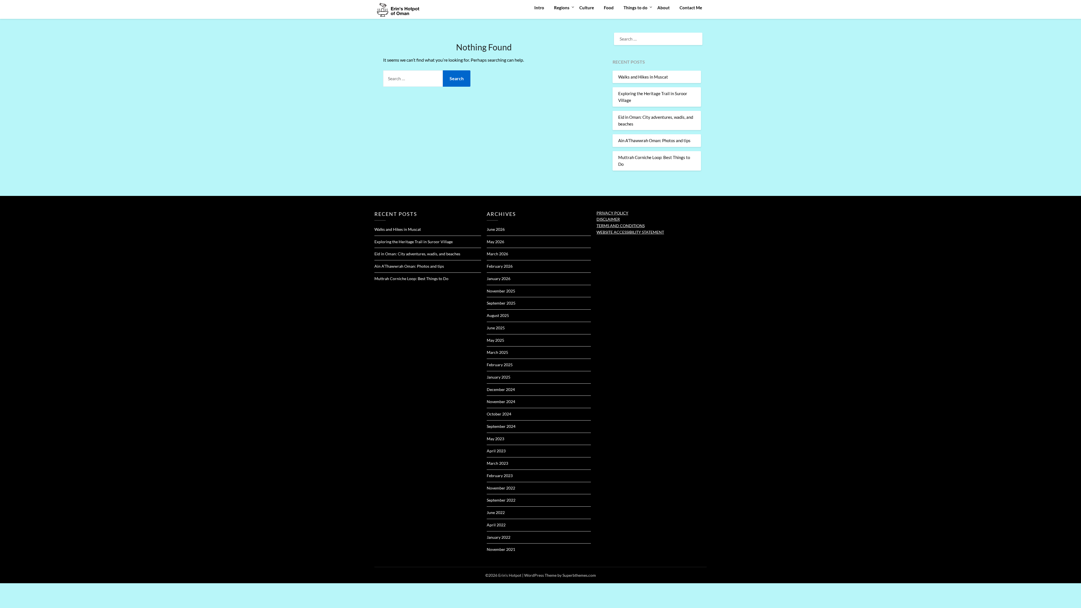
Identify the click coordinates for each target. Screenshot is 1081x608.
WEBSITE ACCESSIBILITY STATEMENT (630, 232)
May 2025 (495, 340)
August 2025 (498, 315)
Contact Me (691, 7)
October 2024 (499, 414)
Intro (539, 7)
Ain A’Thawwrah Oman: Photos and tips (654, 140)
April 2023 (496, 450)
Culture (586, 7)
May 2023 (495, 438)
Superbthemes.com (579, 575)
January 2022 (498, 537)
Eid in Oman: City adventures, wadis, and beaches (417, 253)
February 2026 (500, 266)
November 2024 (501, 401)
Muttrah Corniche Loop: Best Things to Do (411, 278)
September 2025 (501, 303)
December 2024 (501, 389)
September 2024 (501, 426)
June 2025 (496, 327)
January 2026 (498, 278)
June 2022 (496, 512)
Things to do (635, 7)
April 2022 (496, 524)
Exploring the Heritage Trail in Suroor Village (413, 241)
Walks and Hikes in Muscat (643, 76)
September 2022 (501, 500)
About (663, 7)
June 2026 (496, 229)
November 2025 (501, 291)
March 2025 (497, 352)
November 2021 (501, 549)
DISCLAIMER (608, 219)
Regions (561, 7)
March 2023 (497, 463)
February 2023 (500, 475)
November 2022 (501, 488)
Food (609, 7)
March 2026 (497, 253)
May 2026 (495, 241)
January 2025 (498, 377)
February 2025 (500, 364)
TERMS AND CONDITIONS (621, 225)
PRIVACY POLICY (612, 213)
